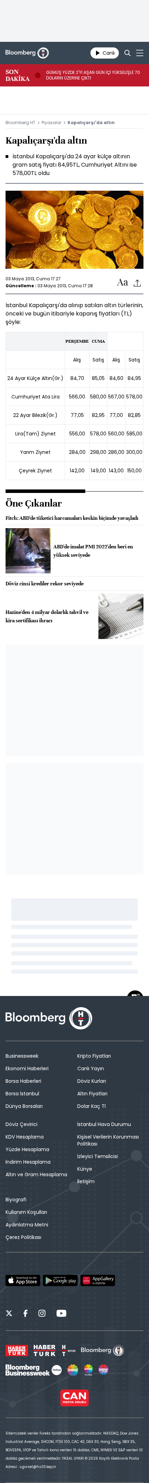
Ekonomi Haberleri (27, 1068)
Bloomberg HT (20, 123)
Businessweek (22, 1055)
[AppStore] (23, 1280)
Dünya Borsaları (24, 1106)
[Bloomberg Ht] (102, 1350)
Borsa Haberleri (23, 1081)
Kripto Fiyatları (94, 1055)
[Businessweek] (34, 1370)
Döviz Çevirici (21, 1124)
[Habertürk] (17, 1350)
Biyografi (16, 1199)
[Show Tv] (72, 1370)
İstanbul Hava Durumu (104, 1124)
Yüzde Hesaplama (27, 1149)
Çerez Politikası (23, 1237)
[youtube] (61, 1314)
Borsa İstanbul (22, 1093)
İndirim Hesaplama (28, 1161)
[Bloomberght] (27, 53)
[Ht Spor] (68, 1350)
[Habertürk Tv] (45, 1350)
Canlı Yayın (90, 1068)
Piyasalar (51, 123)
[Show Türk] (88, 1370)
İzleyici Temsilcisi (97, 1156)
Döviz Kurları (91, 1081)
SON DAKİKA (17, 75)
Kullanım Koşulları (26, 1212)
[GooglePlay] (60, 1280)
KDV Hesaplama (25, 1136)
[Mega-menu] (139, 53)
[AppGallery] (97, 1280)
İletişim (86, 1181)
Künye (84, 1168)
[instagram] (41, 1314)
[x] (9, 1314)
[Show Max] (103, 1370)
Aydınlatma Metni (27, 1224)
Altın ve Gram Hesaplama (36, 1174)
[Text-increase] (122, 282)
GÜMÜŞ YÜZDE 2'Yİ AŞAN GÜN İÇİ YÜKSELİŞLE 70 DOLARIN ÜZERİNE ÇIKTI (93, 75)
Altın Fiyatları (92, 1093)
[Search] (127, 53)
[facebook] (25, 1314)
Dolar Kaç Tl (91, 1106)
